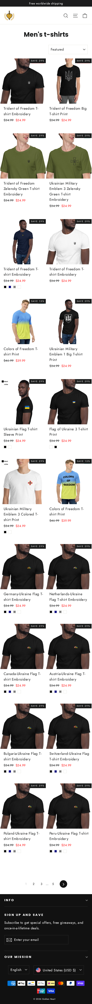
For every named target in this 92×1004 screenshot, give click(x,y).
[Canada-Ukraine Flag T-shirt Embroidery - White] (19, 691)
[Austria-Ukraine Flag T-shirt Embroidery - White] (65, 691)
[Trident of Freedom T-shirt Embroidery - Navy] (9, 286)
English (15, 969)
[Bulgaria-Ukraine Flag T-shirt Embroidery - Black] (5, 771)
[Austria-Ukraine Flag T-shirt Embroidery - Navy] (55, 691)
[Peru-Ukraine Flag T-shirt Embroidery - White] (65, 851)
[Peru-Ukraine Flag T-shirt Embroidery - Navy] (55, 851)
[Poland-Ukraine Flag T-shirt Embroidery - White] (19, 851)
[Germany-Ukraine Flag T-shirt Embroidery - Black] (5, 611)
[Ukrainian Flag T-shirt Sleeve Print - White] (9, 446)
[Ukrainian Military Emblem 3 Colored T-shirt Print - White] (9, 532)
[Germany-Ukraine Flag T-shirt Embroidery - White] (19, 611)
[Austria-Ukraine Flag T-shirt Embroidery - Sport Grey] (60, 691)
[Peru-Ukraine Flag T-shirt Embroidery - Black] (50, 851)
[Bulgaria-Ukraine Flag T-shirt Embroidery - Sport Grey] (14, 771)
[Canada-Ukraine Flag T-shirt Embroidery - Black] (5, 691)
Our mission (18, 957)
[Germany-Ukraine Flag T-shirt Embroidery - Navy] (9, 611)
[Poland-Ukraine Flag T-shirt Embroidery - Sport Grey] (14, 851)
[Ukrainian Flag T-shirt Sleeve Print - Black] (5, 446)
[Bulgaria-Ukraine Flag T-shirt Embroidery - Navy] (9, 771)
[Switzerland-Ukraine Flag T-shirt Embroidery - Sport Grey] (60, 771)
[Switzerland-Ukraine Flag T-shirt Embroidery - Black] (50, 771)
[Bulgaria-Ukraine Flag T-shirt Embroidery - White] (19, 771)
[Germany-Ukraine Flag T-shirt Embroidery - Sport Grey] (14, 611)
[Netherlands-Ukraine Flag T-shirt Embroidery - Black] (50, 611)
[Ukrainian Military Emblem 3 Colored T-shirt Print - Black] (5, 532)
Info (9, 900)
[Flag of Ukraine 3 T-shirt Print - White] (50, 446)
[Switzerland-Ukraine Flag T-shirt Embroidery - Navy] (55, 771)
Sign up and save (24, 915)
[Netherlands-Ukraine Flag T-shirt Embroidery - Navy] (55, 611)
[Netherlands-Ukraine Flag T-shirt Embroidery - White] (65, 611)
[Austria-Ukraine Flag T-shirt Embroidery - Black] (50, 691)
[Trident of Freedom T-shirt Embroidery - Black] (5, 286)
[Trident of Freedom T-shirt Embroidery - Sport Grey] (14, 286)
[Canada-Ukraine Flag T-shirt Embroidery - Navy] (9, 691)
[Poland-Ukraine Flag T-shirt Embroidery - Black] (5, 851)
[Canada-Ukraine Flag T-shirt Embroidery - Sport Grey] (14, 691)
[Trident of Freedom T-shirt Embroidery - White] (19, 286)
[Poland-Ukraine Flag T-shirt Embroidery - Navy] (9, 851)
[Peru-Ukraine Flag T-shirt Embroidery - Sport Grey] (60, 851)
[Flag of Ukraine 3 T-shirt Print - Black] (55, 446)
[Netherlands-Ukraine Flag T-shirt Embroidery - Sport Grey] (60, 611)
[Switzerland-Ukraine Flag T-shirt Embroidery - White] (65, 771)
